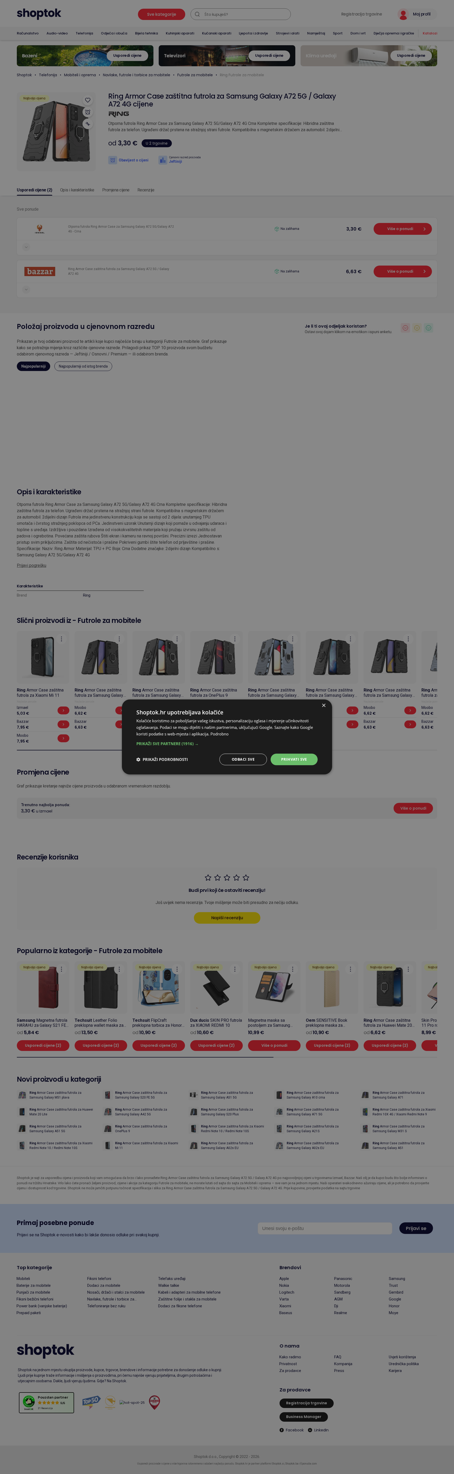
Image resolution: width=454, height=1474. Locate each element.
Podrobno (219, 733)
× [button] (324, 706)
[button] (227, 743)
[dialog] (227, 736)
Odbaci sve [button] (243, 759)
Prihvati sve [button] (294, 759)
